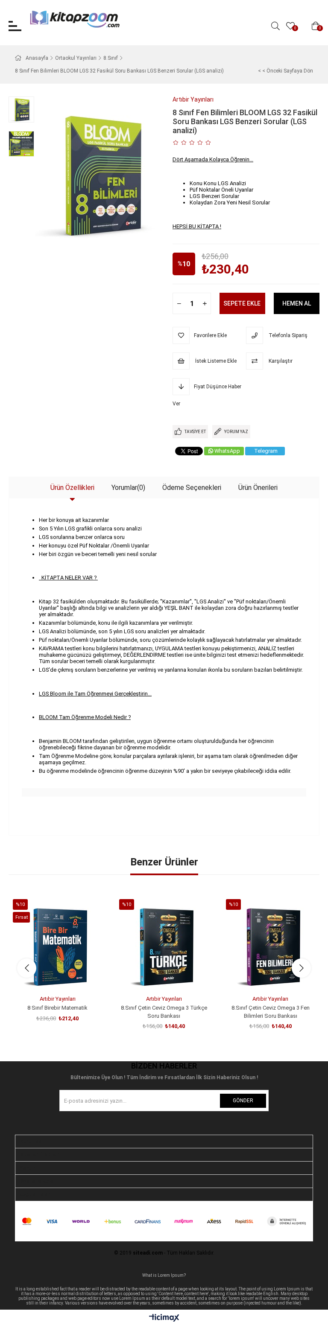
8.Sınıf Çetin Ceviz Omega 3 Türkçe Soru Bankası (164, 1012)
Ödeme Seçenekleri (191, 487)
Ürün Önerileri (258, 487)
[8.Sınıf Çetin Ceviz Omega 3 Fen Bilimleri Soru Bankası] (270, 943)
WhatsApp (227, 451)
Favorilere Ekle (48, 975)
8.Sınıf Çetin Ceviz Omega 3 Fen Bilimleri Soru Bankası (270, 1012)
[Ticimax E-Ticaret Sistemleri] (164, 1318)
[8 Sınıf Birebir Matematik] (57, 943)
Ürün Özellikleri (72, 487)
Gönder (243, 1101)
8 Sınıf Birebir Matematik (57, 1008)
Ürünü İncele (67, 975)
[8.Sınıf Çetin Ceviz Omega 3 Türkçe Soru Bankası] (164, 943)
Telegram (266, 451)
